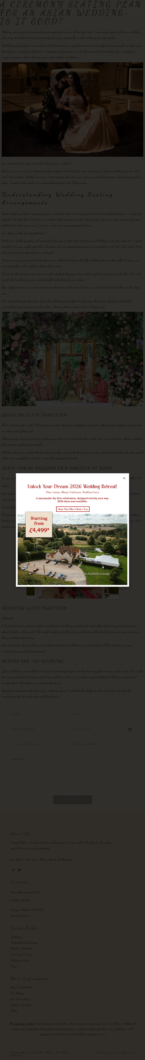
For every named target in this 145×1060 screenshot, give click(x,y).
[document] (72, 530)
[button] (124, 478)
